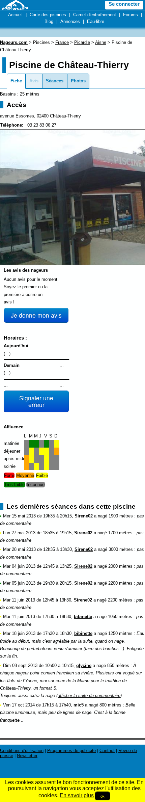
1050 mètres (120, 616)
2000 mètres (120, 566)
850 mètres (118, 665)
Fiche (16, 80)
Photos (78, 80)
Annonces (70, 21)
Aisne (100, 42)
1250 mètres (120, 633)
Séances (54, 80)
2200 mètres (120, 583)
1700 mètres (120, 532)
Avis (33, 80)
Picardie (82, 42)
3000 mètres (121, 549)
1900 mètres (121, 515)
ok (102, 796)
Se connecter (124, 4)
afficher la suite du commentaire (89, 695)
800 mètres (110, 704)
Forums (130, 14)
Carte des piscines (48, 14)
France (62, 42)
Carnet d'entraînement (94, 14)
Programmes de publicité (71, 750)
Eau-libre (95, 21)
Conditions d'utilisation (22, 750)
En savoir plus (77, 795)
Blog (49, 21)
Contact (107, 750)
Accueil (15, 14)
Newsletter (27, 755)
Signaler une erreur (36, 401)
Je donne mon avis (36, 315)
